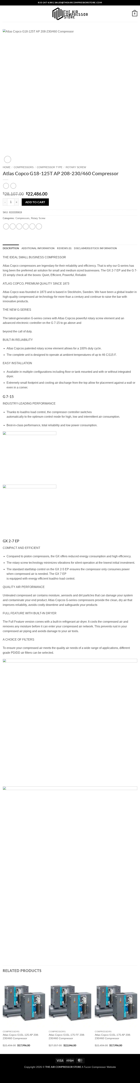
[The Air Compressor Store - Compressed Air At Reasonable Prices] (70, 14)
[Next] (137, 1015)
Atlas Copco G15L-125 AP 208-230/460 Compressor (21, 1036)
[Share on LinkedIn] (39, 226)
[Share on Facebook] (13, 226)
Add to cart (35, 202)
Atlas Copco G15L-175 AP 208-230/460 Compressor (113, 1036)
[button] (5, 13)
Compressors (24, 167)
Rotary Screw (76, 167)
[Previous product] (13, 186)
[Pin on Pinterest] (32, 226)
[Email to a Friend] (26, 226)
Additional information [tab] (38, 248)
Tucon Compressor (95, 1066)
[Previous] (3, 1015)
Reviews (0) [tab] (64, 248)
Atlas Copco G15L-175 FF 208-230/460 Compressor (67, 1036)
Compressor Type (49, 167)
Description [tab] (11, 248)
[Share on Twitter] (19, 226)
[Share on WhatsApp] (6, 226)
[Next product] (6, 186)
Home (6, 167)
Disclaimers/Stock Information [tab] (95, 248)
